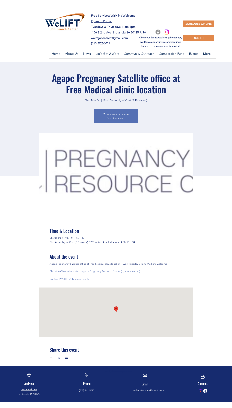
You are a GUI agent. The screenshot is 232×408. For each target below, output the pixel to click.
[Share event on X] (58, 358)
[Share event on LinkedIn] (66, 358)
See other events (116, 118)
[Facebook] (158, 32)
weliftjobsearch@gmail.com (109, 38)
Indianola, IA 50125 (28, 394)
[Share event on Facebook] (51, 358)
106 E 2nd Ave (29, 389)
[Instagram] (166, 32)
